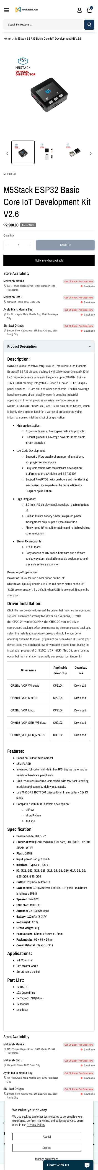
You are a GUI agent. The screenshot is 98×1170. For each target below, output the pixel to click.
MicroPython (33, 815)
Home (6, 38)
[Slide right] (91, 153)
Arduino (30, 821)
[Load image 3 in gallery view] (75, 152)
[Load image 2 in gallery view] (49, 152)
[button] (7, 10)
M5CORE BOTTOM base (37, 792)
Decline (46, 1148)
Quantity (8, 235)
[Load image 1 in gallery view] (23, 152)
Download (80, 685)
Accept (47, 1136)
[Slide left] (7, 153)
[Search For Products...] (89, 25)
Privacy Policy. (36, 1125)
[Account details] (80, 10)
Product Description (22, 346)
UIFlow (30, 810)
